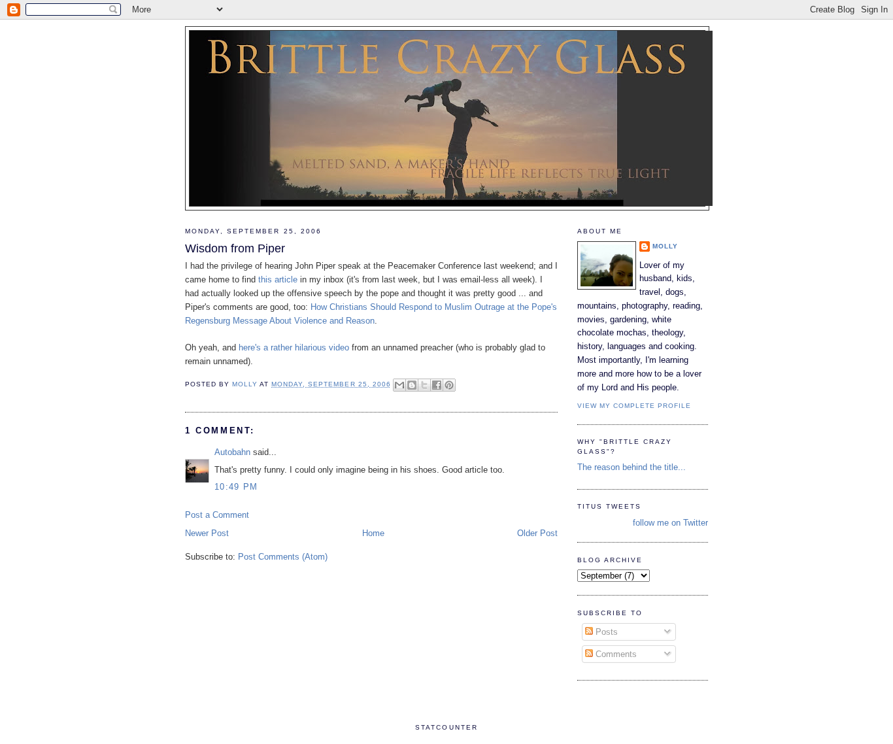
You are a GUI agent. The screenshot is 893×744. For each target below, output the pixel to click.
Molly (665, 246)
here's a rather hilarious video (295, 347)
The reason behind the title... (631, 467)
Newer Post (207, 533)
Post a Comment (217, 515)
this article (279, 279)
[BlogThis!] (411, 385)
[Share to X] (424, 385)
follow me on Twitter (670, 523)
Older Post (537, 533)
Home (373, 533)
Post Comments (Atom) (283, 557)
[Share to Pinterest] (449, 385)
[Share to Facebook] (436, 385)
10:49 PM (236, 487)
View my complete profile (634, 405)
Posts (605, 632)
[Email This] (399, 385)
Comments (615, 654)
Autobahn (232, 452)
